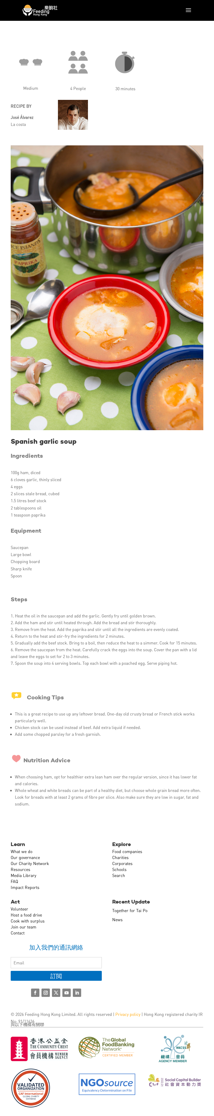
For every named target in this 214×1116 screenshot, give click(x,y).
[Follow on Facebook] (35, 993)
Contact (18, 933)
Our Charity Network (30, 863)
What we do (21, 851)
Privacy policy (127, 1014)
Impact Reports (25, 887)
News (117, 919)
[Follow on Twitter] (56, 993)
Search (118, 875)
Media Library (23, 875)
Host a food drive (26, 915)
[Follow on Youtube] (66, 993)
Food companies (127, 851)
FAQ (14, 881)
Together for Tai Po (129, 910)
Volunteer (19, 909)
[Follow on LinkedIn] (77, 993)
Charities (120, 857)
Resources (20, 869)
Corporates (122, 863)
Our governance (25, 857)
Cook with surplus (28, 921)
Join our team (23, 927)
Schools (119, 869)
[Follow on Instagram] (45, 993)
